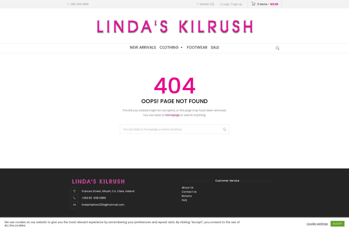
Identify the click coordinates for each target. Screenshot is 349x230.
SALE (215, 47)
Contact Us (189, 192)
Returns (187, 196)
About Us (187, 187)
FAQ (184, 200)
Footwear (197, 47)
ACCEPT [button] (337, 223)
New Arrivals (143, 47)
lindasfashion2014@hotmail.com (103, 205)
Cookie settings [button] (317, 223)
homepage (172, 115)
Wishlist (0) (206, 4)
